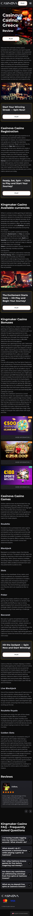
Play (23, 3)
